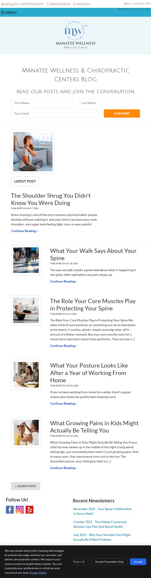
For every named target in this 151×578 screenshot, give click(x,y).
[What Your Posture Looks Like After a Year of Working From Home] (26, 375)
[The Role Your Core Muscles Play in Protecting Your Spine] (26, 310)
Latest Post (25, 181)
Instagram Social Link (20, 510)
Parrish (83, 4)
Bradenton (60, 4)
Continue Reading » (24, 231)
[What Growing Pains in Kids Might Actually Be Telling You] (26, 432)
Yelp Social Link (29, 510)
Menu (11, 12)
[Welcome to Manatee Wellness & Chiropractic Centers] (75, 48)
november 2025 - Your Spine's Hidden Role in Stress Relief (102, 511)
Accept (138, 561)
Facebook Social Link (10, 510)
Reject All (79, 561)
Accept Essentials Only (109, 561)
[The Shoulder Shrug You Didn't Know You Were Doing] (33, 152)
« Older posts (25, 486)
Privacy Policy (38, 572)
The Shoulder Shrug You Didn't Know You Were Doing (51, 199)
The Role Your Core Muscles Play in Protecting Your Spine (93, 305)
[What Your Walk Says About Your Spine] (26, 260)
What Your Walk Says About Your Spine (93, 254)
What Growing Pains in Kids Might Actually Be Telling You (94, 427)
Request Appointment (24, 4)
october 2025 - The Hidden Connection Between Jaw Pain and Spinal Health (100, 524)
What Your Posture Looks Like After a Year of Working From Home (89, 372)
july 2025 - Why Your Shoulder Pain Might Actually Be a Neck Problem (102, 537)
